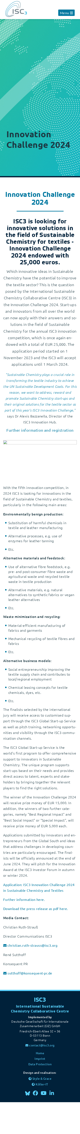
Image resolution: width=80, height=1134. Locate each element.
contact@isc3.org (42, 1045)
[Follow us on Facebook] (35, 1093)
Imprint (40, 1058)
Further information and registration (39, 430)
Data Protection (40, 1064)
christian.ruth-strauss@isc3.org (32, 945)
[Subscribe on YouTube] (44, 1093)
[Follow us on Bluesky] (28, 1093)
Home (40, 1053)
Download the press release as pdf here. (35, 908)
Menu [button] (64, 13)
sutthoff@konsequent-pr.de (29, 973)
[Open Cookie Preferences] (32, 1117)
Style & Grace (41, 1078)
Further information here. (24, 899)
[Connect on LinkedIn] (52, 1093)
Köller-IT (42, 1084)
